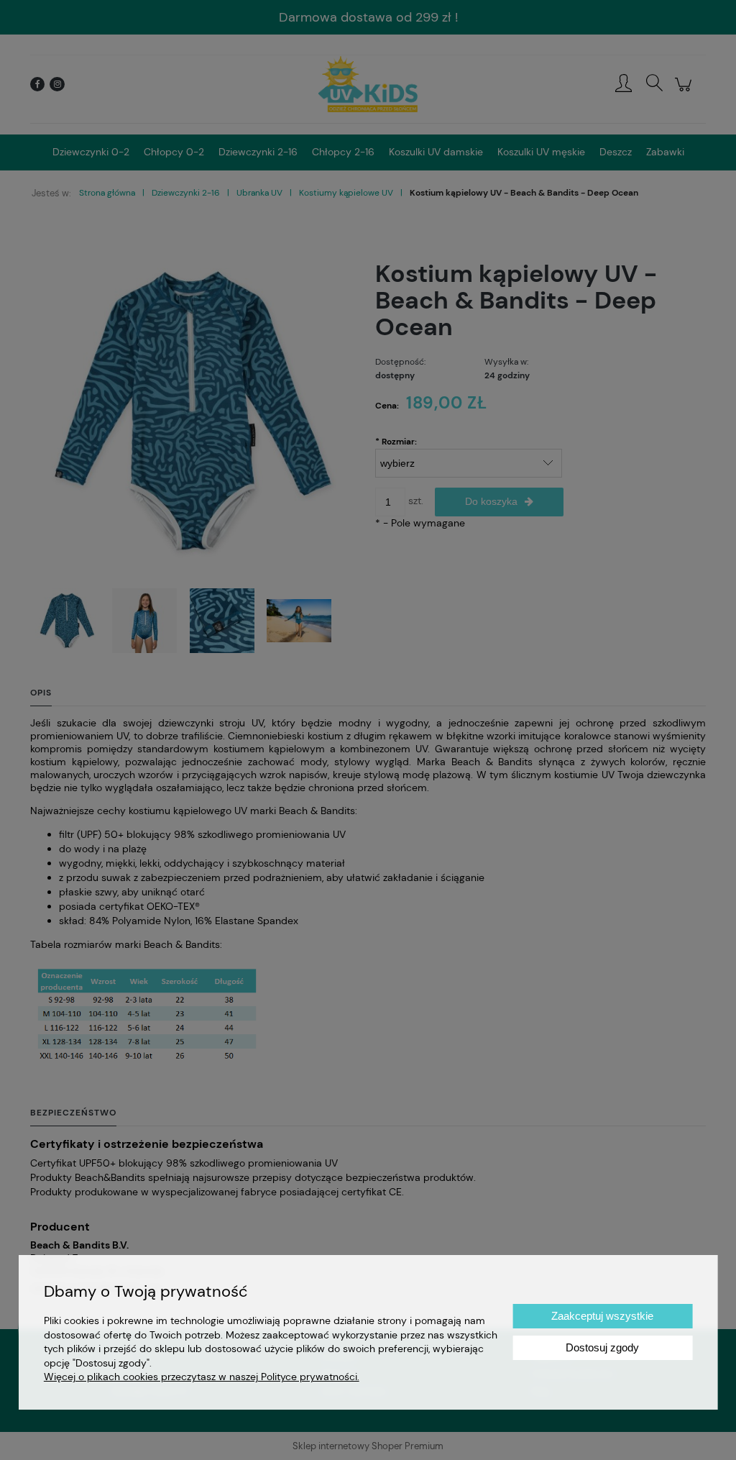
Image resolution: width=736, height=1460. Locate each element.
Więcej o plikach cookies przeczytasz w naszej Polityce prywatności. (201, 1376)
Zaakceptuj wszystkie (602, 1316)
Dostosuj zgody (602, 1347)
